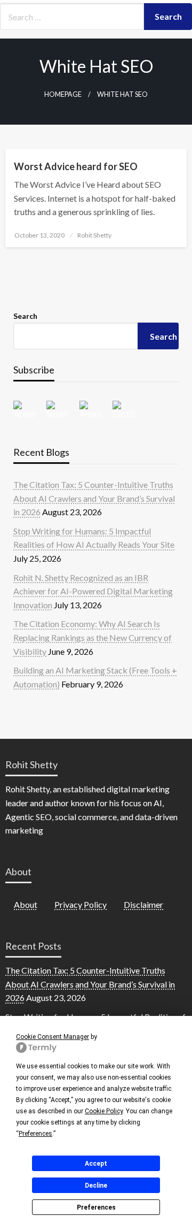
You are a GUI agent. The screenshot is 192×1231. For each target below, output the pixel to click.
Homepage (63, 94)
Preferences (96, 1207)
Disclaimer (143, 904)
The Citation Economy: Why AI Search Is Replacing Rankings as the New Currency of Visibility (92, 637)
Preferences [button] (35, 1133)
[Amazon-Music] (96, 409)
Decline (96, 1185)
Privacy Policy (80, 904)
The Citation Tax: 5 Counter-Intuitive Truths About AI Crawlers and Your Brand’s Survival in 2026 (94, 498)
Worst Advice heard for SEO (76, 166)
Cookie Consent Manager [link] (52, 1037)
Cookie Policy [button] (104, 1111)
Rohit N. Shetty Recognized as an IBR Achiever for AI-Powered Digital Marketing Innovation (93, 591)
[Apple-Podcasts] (29, 409)
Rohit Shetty (94, 235)
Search (25, 315)
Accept (96, 1163)
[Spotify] (62, 409)
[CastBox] (129, 409)
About (25, 904)
